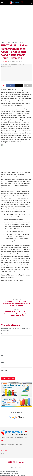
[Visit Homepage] (16, 2)
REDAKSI (3, 444)
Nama (2, 355)
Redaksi (5, 61)
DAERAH (8, 42)
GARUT (21, 42)
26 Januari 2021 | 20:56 (15, 61)
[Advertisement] (16, 22)
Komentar (4, 334)
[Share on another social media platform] (28, 85)
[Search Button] (31, 2)
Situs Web (4, 370)
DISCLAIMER (11, 444)
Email (2, 362)
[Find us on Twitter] (3, 454)
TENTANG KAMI (5, 446)
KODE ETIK (19, 444)
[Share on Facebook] (10, 85)
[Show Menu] (2, 2)
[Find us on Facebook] (1, 454)
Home (2, 42)
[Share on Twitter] (19, 85)
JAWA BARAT (15, 42)
